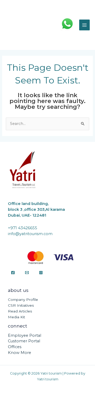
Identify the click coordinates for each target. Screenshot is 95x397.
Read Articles (20, 311)
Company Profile (23, 299)
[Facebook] (13, 273)
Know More (19, 352)
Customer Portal (24, 341)
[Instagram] (41, 273)
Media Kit (16, 317)
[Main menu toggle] (84, 25)
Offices (14, 346)
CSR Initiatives (21, 305)
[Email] (27, 273)
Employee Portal (24, 335)
